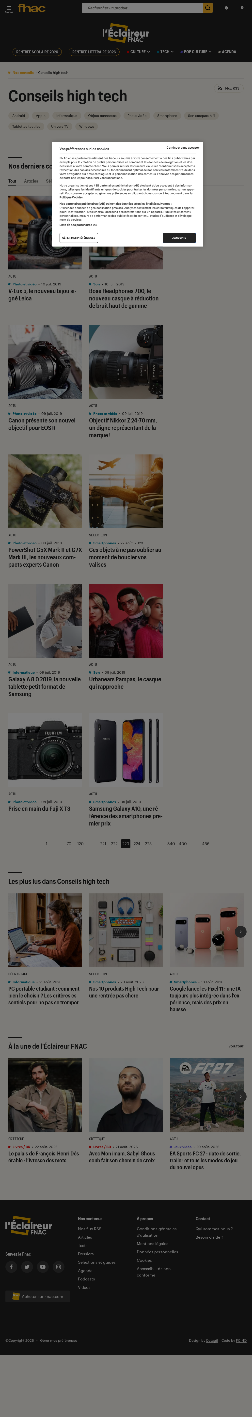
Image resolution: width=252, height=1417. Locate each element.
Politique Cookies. (71, 197)
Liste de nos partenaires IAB (78, 225)
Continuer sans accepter (183, 147)
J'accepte (179, 237)
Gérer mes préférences (78, 237)
